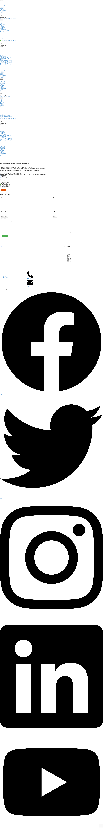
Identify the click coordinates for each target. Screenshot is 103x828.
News (1, 39)
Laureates (2, 26)
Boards (1, 25)
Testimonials (2, 24)
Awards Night (2, 27)
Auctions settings (3, 10)
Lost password (2, 11)
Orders (1, 8)
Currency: (54, 216)
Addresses (2, 9)
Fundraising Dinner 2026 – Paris (5, 30)
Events (1, 28)
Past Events (2, 32)
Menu (2, 0)
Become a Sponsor (3, 5)
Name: (2, 197)
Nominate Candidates (4, 66)
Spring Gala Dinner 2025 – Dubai (6, 34)
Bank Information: (56, 220)
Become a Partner (3, 4)
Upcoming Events (3, 29)
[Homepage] (8, 18)
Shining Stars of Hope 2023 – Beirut (6, 38)
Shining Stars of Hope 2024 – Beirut (6, 36)
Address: (54, 197)
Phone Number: (4, 211)
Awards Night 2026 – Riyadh (5, 31)
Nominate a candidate (4, 1)
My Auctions (2, 7)
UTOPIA (16, 289)
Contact (1, 12)
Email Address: (55, 211)
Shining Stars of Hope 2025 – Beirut (6, 33)
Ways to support (3, 2)
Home (1, 21)
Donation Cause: (4, 216)
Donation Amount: (4, 220)
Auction (1, 6)
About (1, 22)
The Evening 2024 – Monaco (5, 37)
